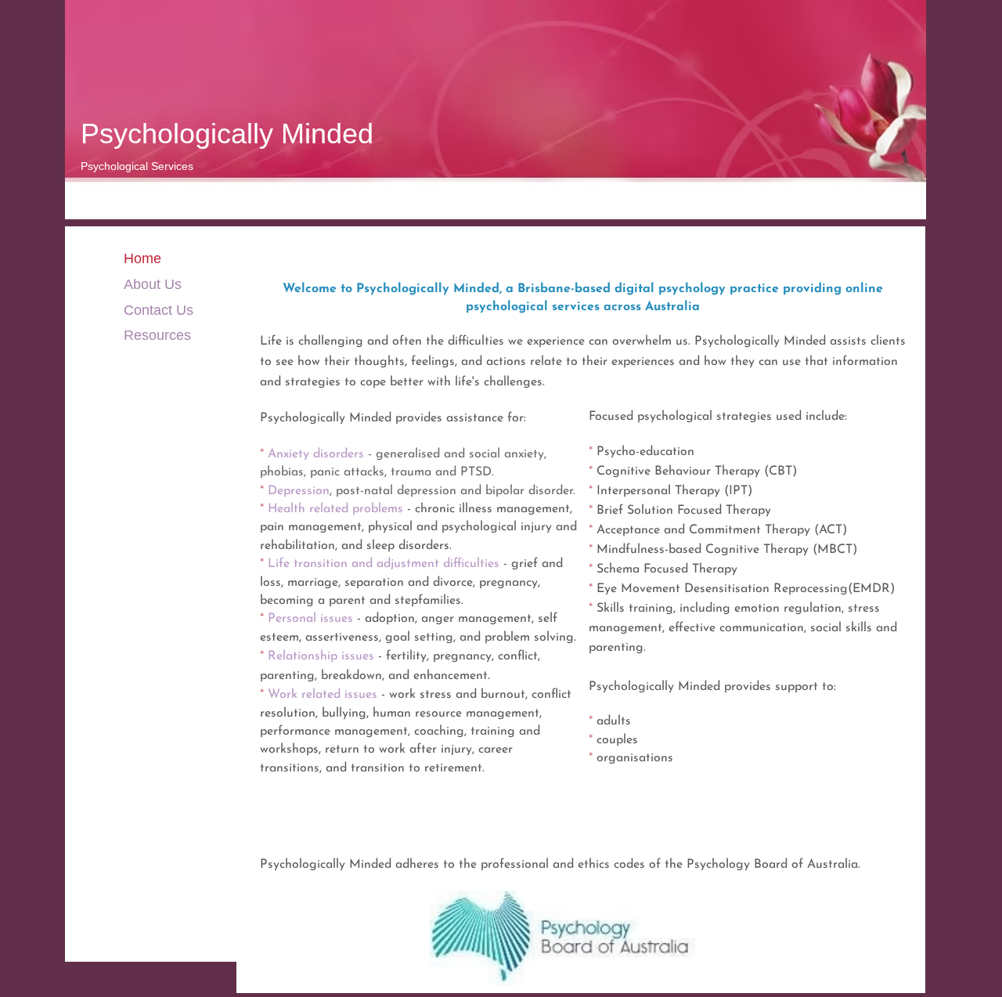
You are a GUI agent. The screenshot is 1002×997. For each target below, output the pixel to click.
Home (142, 258)
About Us (153, 284)
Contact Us (158, 310)
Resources (157, 335)
